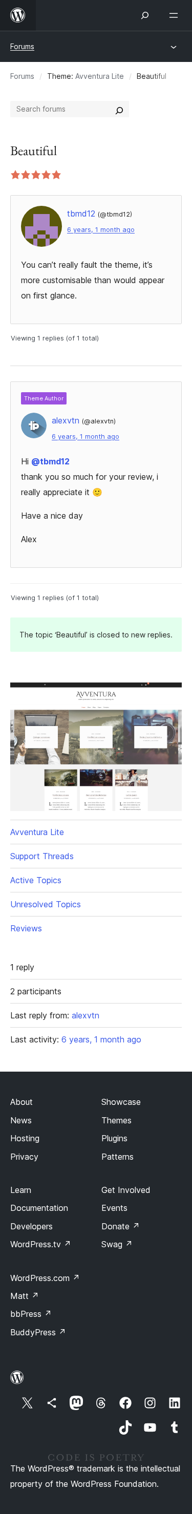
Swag (117, 1244)
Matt (24, 1296)
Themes (116, 1120)
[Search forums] (119, 109)
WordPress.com (45, 1278)
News (21, 1120)
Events (114, 1208)
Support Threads (42, 856)
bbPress (31, 1314)
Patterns (117, 1157)
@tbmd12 (50, 461)
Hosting (24, 1138)
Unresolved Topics (45, 904)
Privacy (24, 1157)
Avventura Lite (99, 76)
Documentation (39, 1208)
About (21, 1102)
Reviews (26, 928)
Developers (31, 1226)
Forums (22, 46)
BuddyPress (38, 1332)
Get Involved (126, 1190)
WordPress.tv (40, 1244)
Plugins (114, 1138)
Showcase (121, 1102)
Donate (120, 1226)
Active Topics (35, 880)
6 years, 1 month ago (101, 229)
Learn (20, 1190)
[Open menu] (175, 15)
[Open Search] (145, 15)
